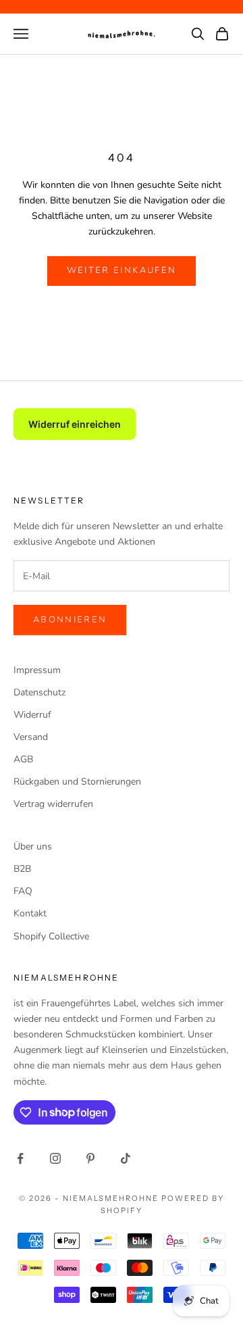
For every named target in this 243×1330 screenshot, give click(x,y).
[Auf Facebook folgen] (20, 1158)
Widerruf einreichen (74, 424)
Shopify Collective (51, 936)
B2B (22, 868)
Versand (31, 737)
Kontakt (30, 913)
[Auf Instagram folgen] (55, 1158)
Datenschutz (39, 692)
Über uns (33, 846)
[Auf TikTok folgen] (125, 1158)
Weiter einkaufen (121, 270)
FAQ (23, 891)
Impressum (37, 670)
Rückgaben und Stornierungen (77, 781)
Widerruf (32, 714)
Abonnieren (70, 620)
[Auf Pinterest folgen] (90, 1158)
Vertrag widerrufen (53, 803)
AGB (23, 759)
